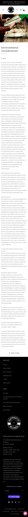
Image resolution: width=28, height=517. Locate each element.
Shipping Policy (7, 375)
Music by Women (7, 406)
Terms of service (14, 511)
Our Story (5, 393)
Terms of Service (7, 372)
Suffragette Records (11, 508)
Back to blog (15, 353)
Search (5, 364)
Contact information (14, 513)
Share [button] (4, 58)
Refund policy (7, 382)
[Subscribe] (22, 491)
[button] (3, 10)
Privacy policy (6, 511)
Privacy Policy (7, 368)
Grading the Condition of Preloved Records (12, 397)
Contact (5, 379)
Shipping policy (22, 511)
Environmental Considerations (11, 402)
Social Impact (6, 409)
